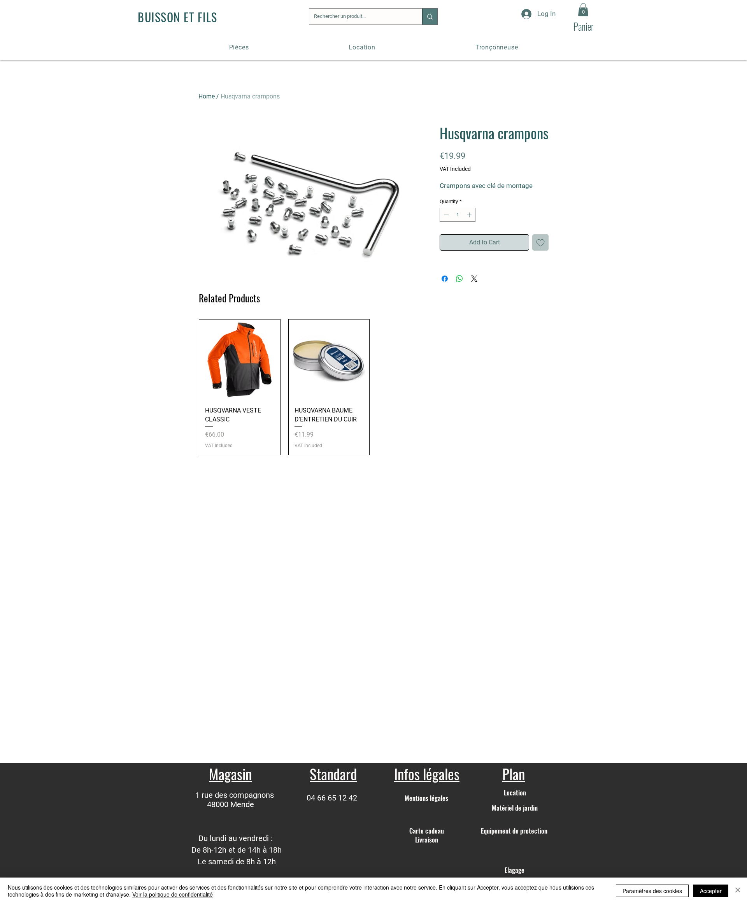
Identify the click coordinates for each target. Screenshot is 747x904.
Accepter (711, 891)
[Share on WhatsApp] (459, 278)
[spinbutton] (457, 214)
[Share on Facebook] (444, 278)
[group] (373, 387)
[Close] (737, 891)
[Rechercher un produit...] (429, 17)
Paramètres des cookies (652, 891)
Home (206, 96)
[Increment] (470, 214)
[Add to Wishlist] (540, 242)
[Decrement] (445, 214)
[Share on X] (474, 278)
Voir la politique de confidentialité (172, 894)
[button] (583, 9)
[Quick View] (239, 359)
